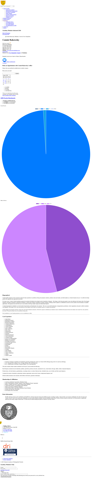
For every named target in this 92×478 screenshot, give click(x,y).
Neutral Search (6, 19)
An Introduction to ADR (11, 25)
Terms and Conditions (8, 458)
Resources (5, 20)
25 (5, 83)
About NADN (6, 8)
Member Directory (7, 18)
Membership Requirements (11, 11)
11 (5, 80)
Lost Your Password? (5, 470)
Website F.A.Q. (9, 17)
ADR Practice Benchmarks (8, 98)
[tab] (46, 98)
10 (3, 80)
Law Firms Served (10, 23)
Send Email (4, 51)
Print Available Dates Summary (9, 95)
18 (5, 81)
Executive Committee (10, 12)
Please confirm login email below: (8, 474)
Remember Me (5, 472)
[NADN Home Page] (9, 419)
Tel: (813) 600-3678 (7, 429)
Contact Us (5, 26)
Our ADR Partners (10, 24)
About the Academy (10, 9)
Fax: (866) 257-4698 (7, 430)
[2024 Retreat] (10, 43)
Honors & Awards (10, 15)
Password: (3, 468)
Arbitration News (9, 21)
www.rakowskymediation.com (13, 50)
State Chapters (9, 13)
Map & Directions (6, 33)
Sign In (4, 27)
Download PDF (5, 34)
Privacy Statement (7, 459)
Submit (17, 73)
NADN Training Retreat (11, 14)
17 (3, 81)
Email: (2, 467)
